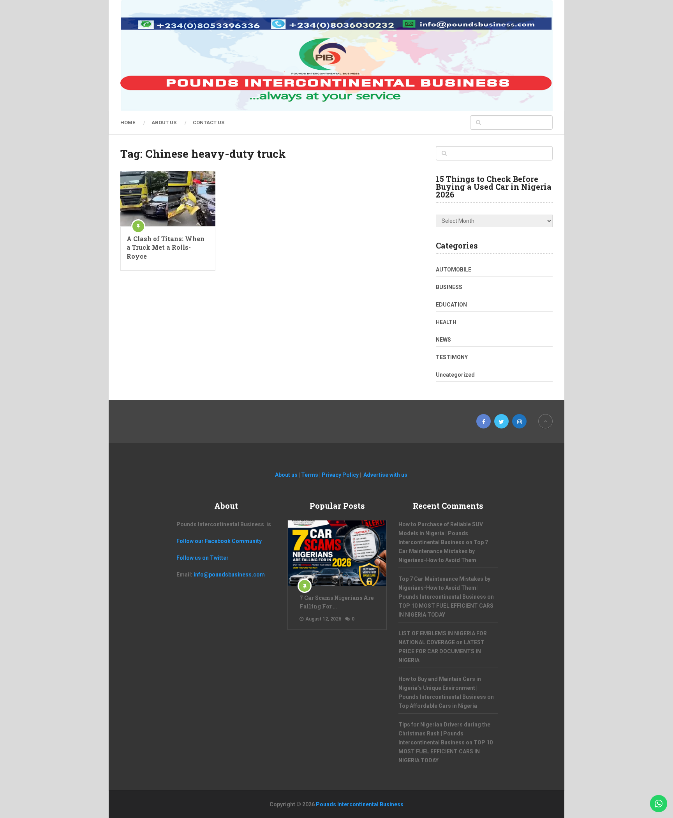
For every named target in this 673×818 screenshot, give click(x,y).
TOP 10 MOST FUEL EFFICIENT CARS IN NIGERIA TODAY (445, 751)
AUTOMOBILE (453, 269)
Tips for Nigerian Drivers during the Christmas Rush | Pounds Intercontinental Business (444, 733)
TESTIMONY (452, 357)
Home (127, 122)
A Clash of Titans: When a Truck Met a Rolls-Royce (165, 247)
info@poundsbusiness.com (229, 574)
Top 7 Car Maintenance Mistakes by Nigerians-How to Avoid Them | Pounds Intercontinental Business (444, 588)
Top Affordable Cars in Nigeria (437, 706)
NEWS (443, 340)
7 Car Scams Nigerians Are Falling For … (336, 602)
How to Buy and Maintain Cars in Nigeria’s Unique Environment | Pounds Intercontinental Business (442, 688)
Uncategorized (455, 375)
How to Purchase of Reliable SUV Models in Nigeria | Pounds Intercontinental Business (440, 533)
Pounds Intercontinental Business (359, 804)
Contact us (208, 122)
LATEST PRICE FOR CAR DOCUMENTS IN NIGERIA (441, 651)
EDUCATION (451, 304)
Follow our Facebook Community (219, 541)
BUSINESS (449, 287)
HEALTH (446, 322)
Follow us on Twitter (202, 558)
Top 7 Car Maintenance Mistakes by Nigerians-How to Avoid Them (443, 551)
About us (164, 122)
